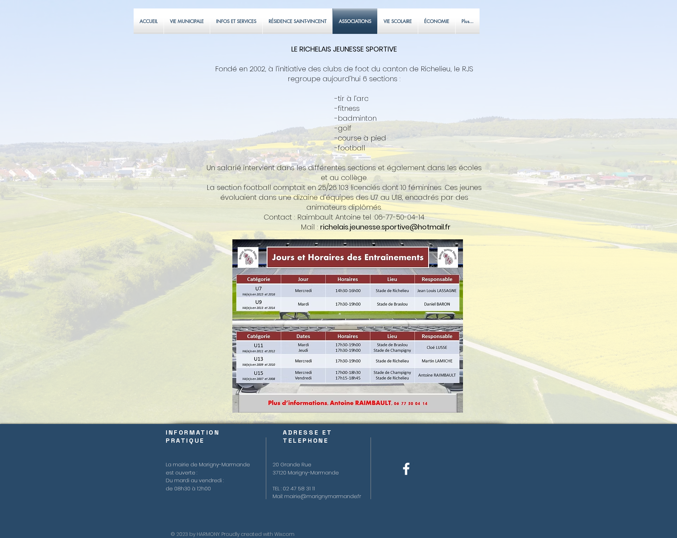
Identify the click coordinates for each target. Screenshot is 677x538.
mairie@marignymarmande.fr (322, 496)
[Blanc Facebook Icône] (406, 469)
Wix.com (284, 534)
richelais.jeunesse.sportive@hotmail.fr (385, 227)
